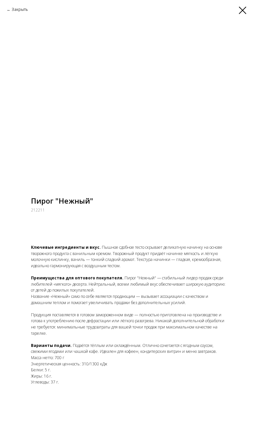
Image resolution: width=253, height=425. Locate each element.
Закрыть (20, 9)
